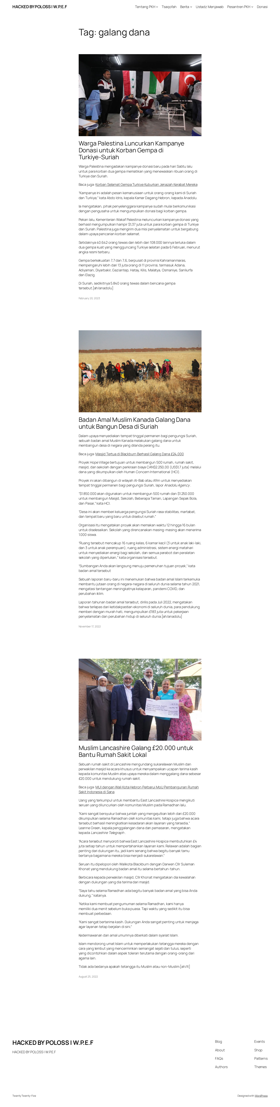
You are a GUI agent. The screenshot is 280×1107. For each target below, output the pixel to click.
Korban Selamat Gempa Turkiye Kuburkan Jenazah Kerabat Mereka (146, 184)
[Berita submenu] (191, 7)
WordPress (261, 1095)
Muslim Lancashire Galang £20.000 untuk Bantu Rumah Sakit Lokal (136, 751)
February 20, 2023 (89, 298)
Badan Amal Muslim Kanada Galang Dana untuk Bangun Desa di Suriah (134, 423)
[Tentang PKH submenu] (157, 7)
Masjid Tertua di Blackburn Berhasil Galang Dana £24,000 (139, 454)
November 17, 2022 (90, 626)
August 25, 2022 (88, 976)
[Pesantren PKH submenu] (252, 7)
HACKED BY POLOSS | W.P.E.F (39, 7)
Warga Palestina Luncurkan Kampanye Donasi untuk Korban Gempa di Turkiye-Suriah (132, 150)
